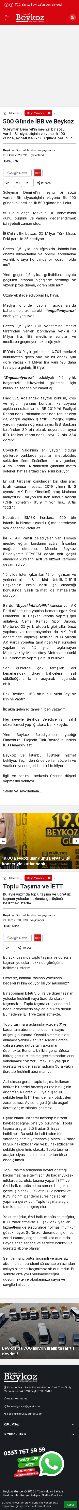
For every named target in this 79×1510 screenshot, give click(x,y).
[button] (72, 17)
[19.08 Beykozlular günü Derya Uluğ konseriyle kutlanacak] (39, 841)
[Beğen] (7, 183)
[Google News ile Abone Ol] (17, 173)
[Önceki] (6, 5)
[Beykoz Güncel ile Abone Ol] (38, 173)
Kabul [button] (70, 1504)
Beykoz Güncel (14, 150)
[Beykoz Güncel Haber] (30, 17)
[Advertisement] (39, 65)
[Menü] (7, 17)
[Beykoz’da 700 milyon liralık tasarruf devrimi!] (39, 1331)
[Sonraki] (11, 5)
